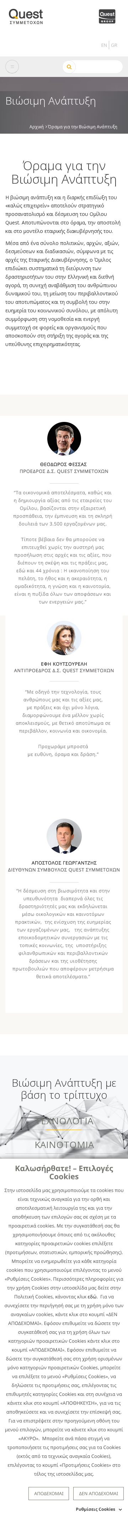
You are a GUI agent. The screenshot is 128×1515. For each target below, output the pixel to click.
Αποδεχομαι (48, 1493)
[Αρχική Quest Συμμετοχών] (30, 14)
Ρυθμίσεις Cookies (95, 1509)
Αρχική (37, 126)
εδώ (92, 1296)
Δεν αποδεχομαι (98, 1493)
